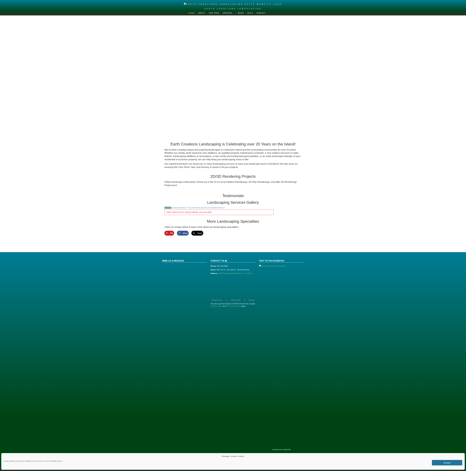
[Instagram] (276, 13)
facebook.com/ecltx (281, 449)
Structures (209, 208)
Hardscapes (200, 208)
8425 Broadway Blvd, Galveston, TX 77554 (235, 273)
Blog (250, 13)
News (241, 13)
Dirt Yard (214, 13)
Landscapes (176, 208)
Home (191, 13)
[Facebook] (269, 13)
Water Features (188, 208)
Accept (447, 463)
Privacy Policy (217, 300)
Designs (167, 208)
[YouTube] (273, 13)
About (201, 13)
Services (227, 13)
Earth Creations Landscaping (233, 9)
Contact (261, 13)
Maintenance (219, 208)
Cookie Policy (235, 300)
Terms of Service (233, 306)
